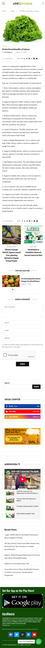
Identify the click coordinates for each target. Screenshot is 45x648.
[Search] (43, 3)
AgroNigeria (8, 52)
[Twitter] (16, 634)
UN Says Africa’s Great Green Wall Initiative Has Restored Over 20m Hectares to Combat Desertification (21, 546)
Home (4, 11)
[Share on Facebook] (22, 221)
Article (13, 11)
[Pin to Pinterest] (26, 58)
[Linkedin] (28, 634)
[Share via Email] (36, 58)
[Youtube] (34, 634)
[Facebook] (10, 634)
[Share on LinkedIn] (29, 58)
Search (7, 383)
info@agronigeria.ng (17, 625)
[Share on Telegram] (34, 58)
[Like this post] (19, 58)
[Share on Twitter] (24, 59)
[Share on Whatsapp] (31, 58)
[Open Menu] (3, 3)
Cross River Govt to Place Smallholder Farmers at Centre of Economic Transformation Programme (21, 572)
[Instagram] (22, 634)
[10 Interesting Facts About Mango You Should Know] (11, 281)
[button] (4, 282)
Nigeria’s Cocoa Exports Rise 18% (16, 564)
